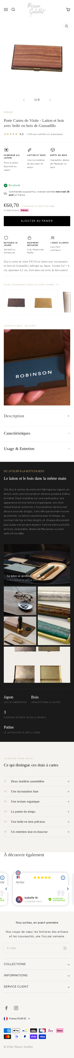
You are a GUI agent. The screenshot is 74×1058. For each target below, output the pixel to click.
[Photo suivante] (50, 100)
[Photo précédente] (24, 100)
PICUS (8, 112)
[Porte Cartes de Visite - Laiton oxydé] (16, 302)
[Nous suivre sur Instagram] (16, 1008)
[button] (37, 367)
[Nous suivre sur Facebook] (6, 1008)
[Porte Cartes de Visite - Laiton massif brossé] (43, 302)
